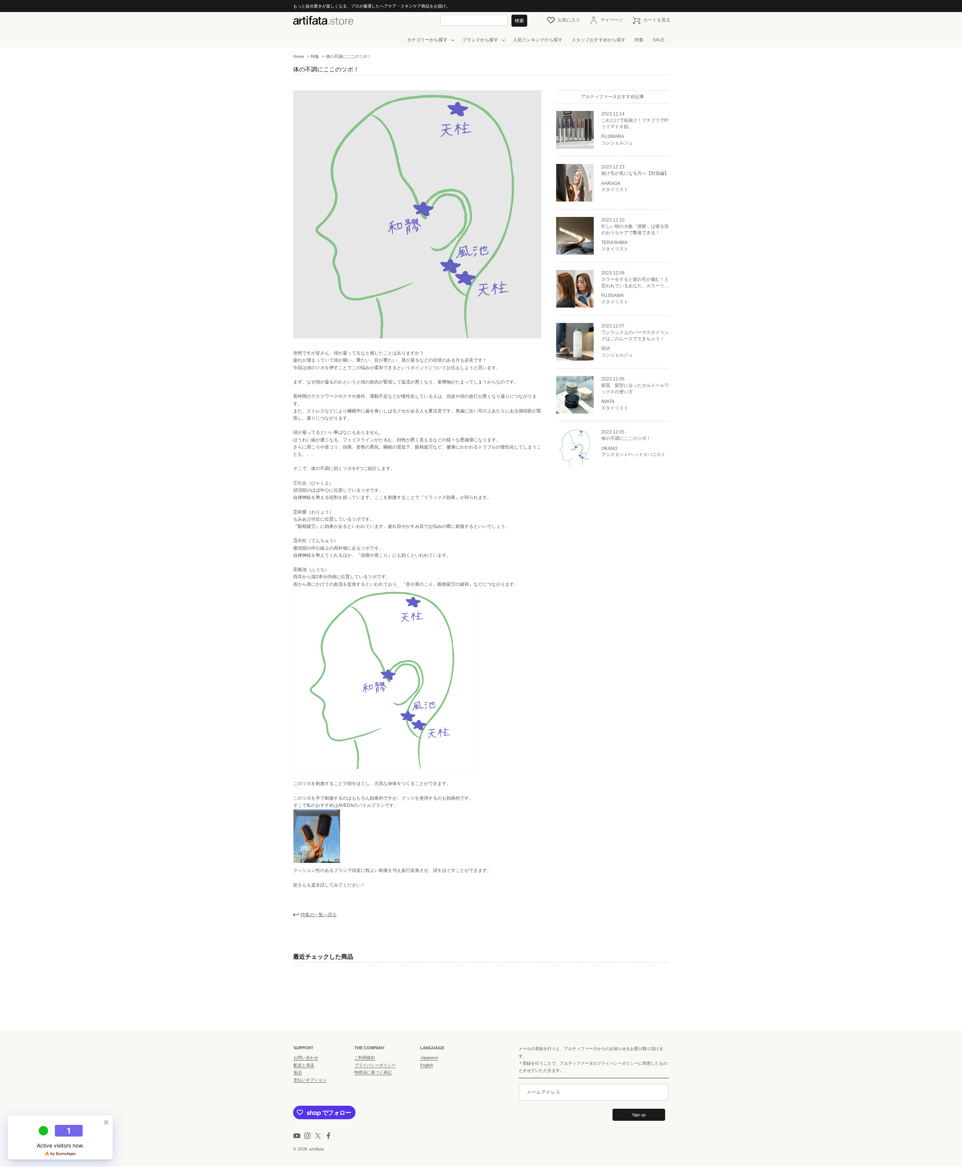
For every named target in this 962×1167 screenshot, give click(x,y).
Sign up (639, 1114)
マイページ (611, 20)
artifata (316, 1149)
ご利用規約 (364, 1057)
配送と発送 (303, 1065)
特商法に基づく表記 (373, 1072)
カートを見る (656, 20)
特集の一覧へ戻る (319, 914)
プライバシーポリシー (375, 1065)
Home (298, 56)
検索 (519, 20)
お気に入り (569, 20)
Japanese (429, 1057)
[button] (430, 40)
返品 (297, 1072)
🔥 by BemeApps (60, 1153)
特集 (315, 56)
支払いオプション (310, 1080)
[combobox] (474, 20)
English (426, 1065)
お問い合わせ (305, 1057)
